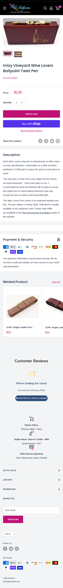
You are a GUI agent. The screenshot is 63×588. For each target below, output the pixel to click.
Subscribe (13, 519)
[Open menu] (4, 8)
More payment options (31, 130)
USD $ (7, 534)
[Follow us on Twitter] (11, 549)
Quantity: (7, 102)
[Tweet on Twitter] (52, 141)
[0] (57, 8)
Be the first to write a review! (31, 398)
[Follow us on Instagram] (17, 549)
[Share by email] (58, 141)
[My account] (51, 8)
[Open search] (45, 8)
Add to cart (31, 114)
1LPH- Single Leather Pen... (20, 327)
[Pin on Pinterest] (46, 141)
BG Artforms (10, 78)
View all (56, 282)
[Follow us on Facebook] (5, 549)
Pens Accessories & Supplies (36, 212)
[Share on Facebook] (40, 141)
